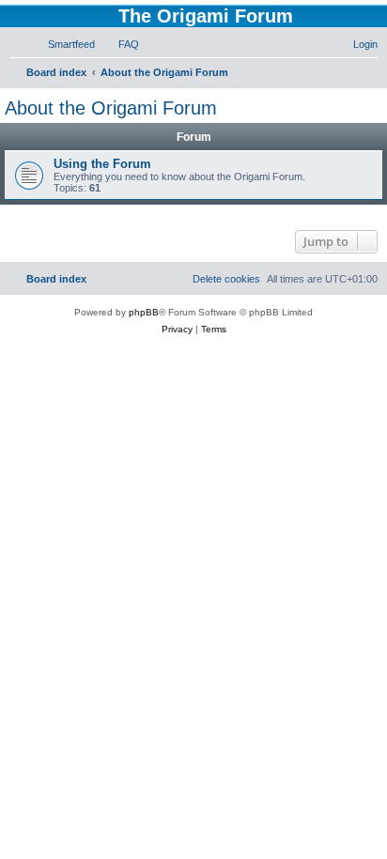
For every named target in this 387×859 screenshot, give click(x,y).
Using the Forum (102, 164)
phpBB (144, 312)
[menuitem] (63, 44)
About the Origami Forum (111, 108)
